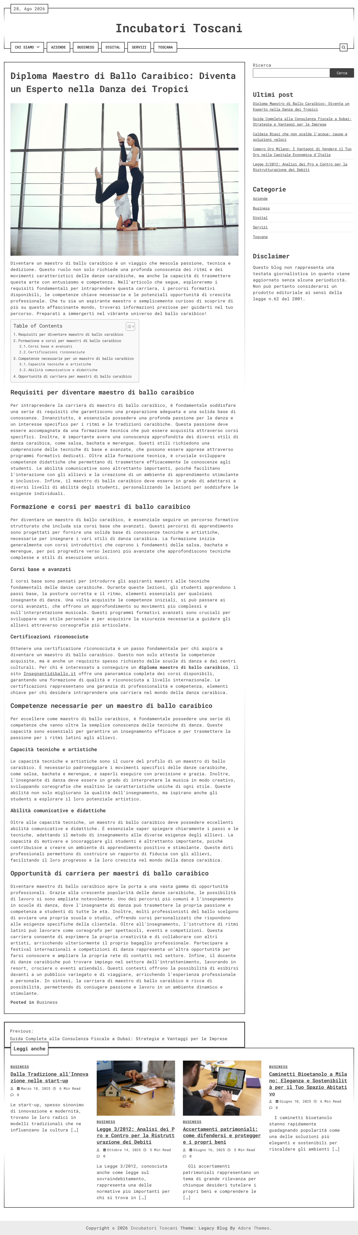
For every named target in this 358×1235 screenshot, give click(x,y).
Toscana (165, 47)
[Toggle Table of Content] (128, 326)
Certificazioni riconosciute (56, 352)
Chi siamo (24, 47)
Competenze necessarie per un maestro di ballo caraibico (76, 358)
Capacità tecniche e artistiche (59, 364)
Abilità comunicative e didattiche (62, 369)
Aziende (58, 47)
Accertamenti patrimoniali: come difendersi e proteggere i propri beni (222, 1135)
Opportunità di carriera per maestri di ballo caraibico (75, 376)
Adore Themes (253, 1228)
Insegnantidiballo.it (50, 673)
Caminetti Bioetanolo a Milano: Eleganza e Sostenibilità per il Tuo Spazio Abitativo (308, 1084)
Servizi (139, 47)
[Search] (344, 47)
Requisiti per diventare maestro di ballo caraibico (70, 334)
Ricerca (262, 65)
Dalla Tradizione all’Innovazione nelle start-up (49, 1077)
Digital (113, 47)
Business (85, 47)
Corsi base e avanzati (50, 346)
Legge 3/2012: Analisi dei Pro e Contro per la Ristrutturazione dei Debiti (136, 1135)
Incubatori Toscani (179, 27)
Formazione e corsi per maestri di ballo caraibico (69, 340)
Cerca (342, 72)
